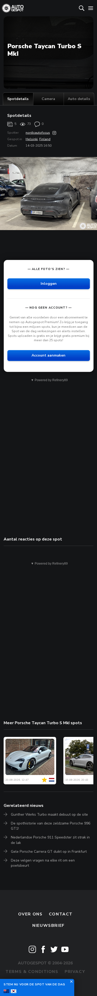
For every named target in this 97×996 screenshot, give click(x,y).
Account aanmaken (48, 355)
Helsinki (32, 139)
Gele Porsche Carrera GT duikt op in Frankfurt (49, 851)
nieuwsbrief (48, 925)
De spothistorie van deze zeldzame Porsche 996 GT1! (50, 826)
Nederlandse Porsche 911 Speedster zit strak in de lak (50, 840)
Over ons (30, 914)
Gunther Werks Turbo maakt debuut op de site (49, 814)
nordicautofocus (38, 133)
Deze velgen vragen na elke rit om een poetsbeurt (43, 863)
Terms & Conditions (31, 971)
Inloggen (49, 283)
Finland (44, 139)
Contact (61, 914)
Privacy (75, 971)
